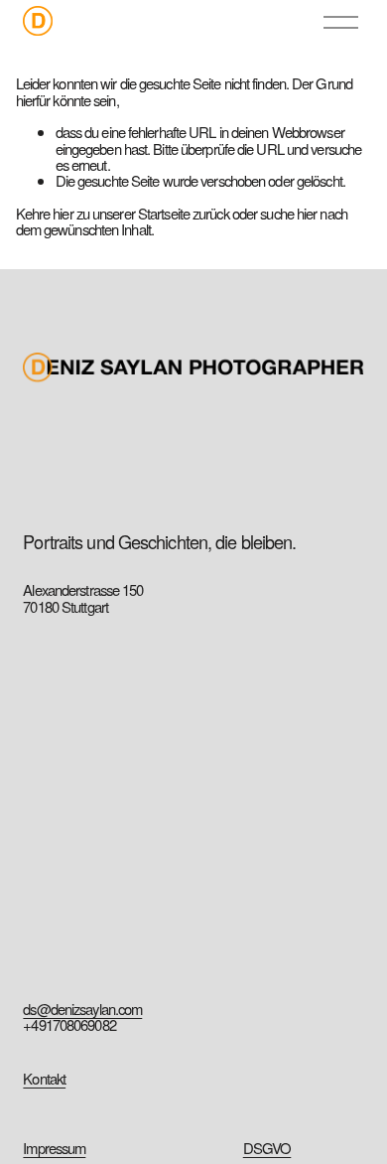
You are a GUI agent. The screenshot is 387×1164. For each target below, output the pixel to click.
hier (62, 213)
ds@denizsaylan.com (82, 1009)
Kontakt (44, 1079)
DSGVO (267, 1148)
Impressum (54, 1148)
